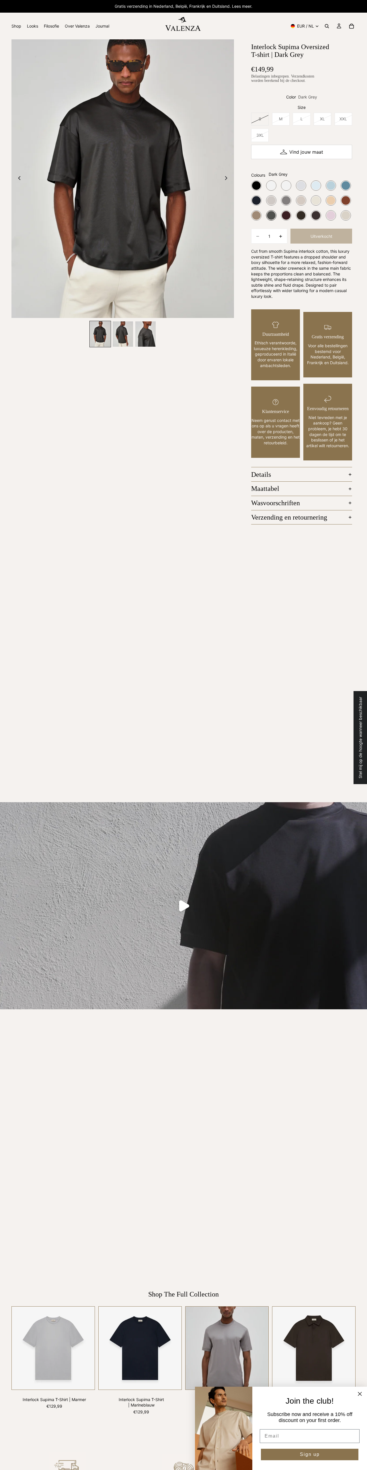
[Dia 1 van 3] (100, 334)
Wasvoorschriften (275, 503)
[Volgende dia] (227, 178)
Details (261, 474)
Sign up (310, 1454)
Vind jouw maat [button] (306, 152)
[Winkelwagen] (351, 26)
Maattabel (265, 488)
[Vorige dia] (17, 178)
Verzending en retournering (289, 517)
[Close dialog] (360, 1394)
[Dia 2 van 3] (123, 334)
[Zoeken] (327, 26)
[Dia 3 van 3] (145, 334)
